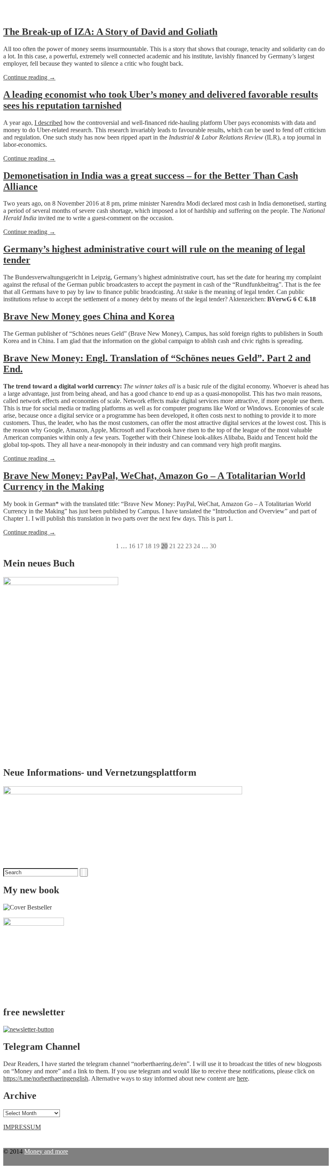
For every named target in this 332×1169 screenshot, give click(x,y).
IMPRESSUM (22, 1127)
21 (172, 546)
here (242, 1078)
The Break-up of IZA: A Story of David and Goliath (110, 31)
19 (156, 546)
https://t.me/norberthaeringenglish (45, 1078)
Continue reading (29, 78)
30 (213, 546)
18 (148, 546)
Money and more (46, 1151)
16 (132, 546)
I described (48, 122)
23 (188, 546)
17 (140, 546)
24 (197, 546)
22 (180, 546)
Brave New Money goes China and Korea (89, 316)
